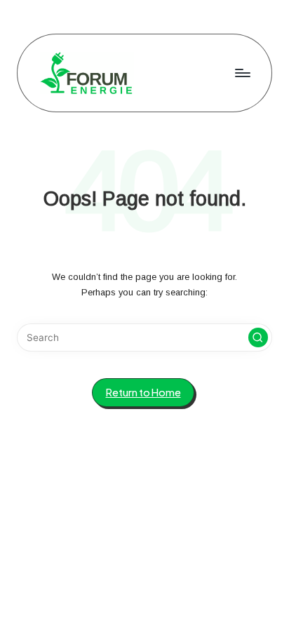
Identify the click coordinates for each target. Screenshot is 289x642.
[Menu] (242, 72)
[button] (258, 337)
